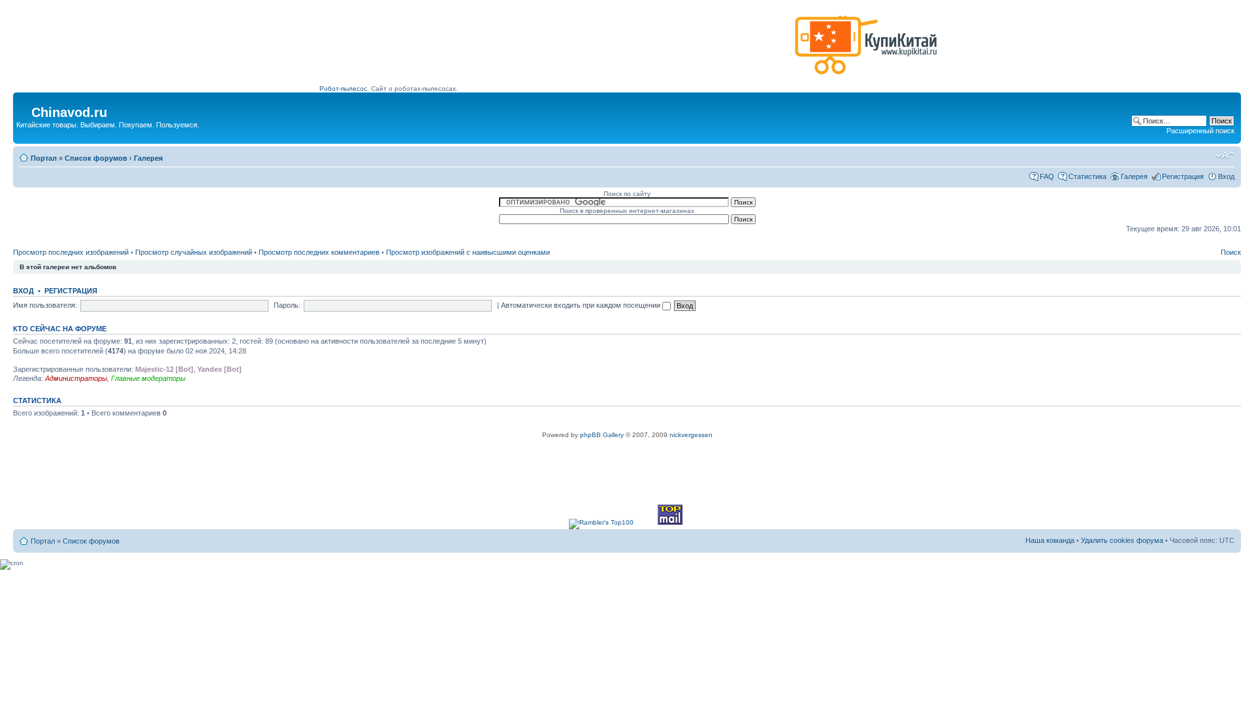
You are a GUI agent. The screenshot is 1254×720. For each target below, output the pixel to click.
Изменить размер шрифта (1224, 155)
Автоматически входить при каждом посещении (581, 305)
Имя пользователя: (45, 305)
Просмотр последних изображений (71, 252)
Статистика (1087, 176)
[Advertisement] (554, 50)
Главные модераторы (148, 378)
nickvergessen (691, 434)
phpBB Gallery (602, 434)
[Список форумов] (23, 108)
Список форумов (96, 158)
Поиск (1231, 252)
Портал (44, 158)
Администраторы (76, 378)
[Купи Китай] (866, 77)
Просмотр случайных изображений (193, 252)
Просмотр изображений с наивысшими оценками (468, 252)
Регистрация (1183, 176)
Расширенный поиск (1200, 131)
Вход (1226, 176)
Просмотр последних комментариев (319, 252)
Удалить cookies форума (1122, 540)
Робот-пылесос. (344, 88)
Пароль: (287, 305)
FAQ (1047, 176)
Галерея (148, 158)
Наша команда (1049, 540)
